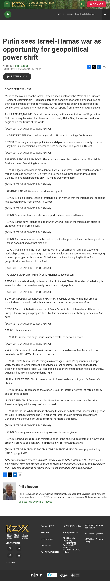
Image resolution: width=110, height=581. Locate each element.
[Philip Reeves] (9, 491)
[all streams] (106, 14)
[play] (8, 14)
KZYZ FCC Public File (72, 526)
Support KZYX (47, 526)
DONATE (98, 4)
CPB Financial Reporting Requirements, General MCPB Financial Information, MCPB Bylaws (71, 545)
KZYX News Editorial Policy (94, 540)
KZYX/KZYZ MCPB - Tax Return (94, 526)
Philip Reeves (20, 65)
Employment (47, 539)
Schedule (45, 533)
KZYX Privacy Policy (94, 534)
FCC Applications (70, 533)
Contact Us (46, 545)
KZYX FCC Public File (50, 552)
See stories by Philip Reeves (35, 501)
